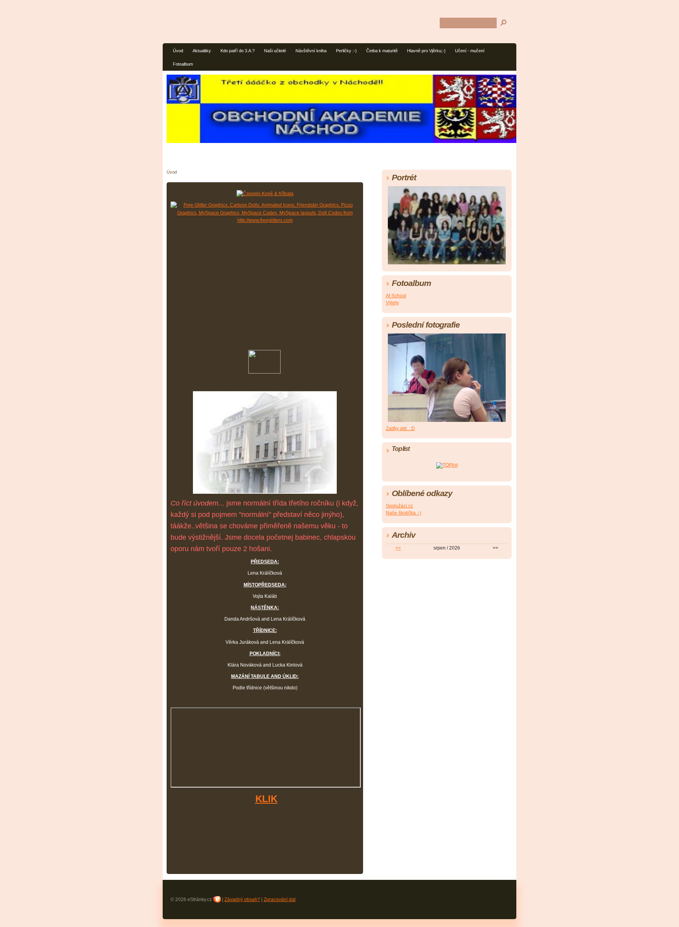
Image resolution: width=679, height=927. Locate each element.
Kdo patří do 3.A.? (237, 50)
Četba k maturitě (382, 50)
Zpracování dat (279, 899)
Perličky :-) (346, 50)
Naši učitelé (275, 50)
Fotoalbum (183, 64)
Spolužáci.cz (399, 506)
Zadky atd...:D (400, 428)
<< (398, 548)
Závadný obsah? (242, 899)
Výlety (392, 303)
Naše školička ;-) (403, 513)
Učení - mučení (469, 50)
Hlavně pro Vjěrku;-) (426, 50)
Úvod (178, 50)
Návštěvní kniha (311, 50)
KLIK (266, 798)
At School (396, 296)
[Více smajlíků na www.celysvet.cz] (264, 372)
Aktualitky (202, 50)
